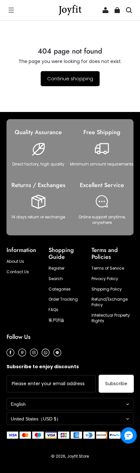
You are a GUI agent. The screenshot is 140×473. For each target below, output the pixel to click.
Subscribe (116, 383)
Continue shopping (70, 78)
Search (56, 278)
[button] (11, 10)
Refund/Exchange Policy (109, 302)
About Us (15, 261)
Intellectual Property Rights (110, 318)
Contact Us (18, 272)
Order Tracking (63, 299)
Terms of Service (107, 268)
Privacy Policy (104, 278)
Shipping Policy (106, 289)
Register (56, 268)
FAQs (53, 309)
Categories (60, 289)
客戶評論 (56, 320)
